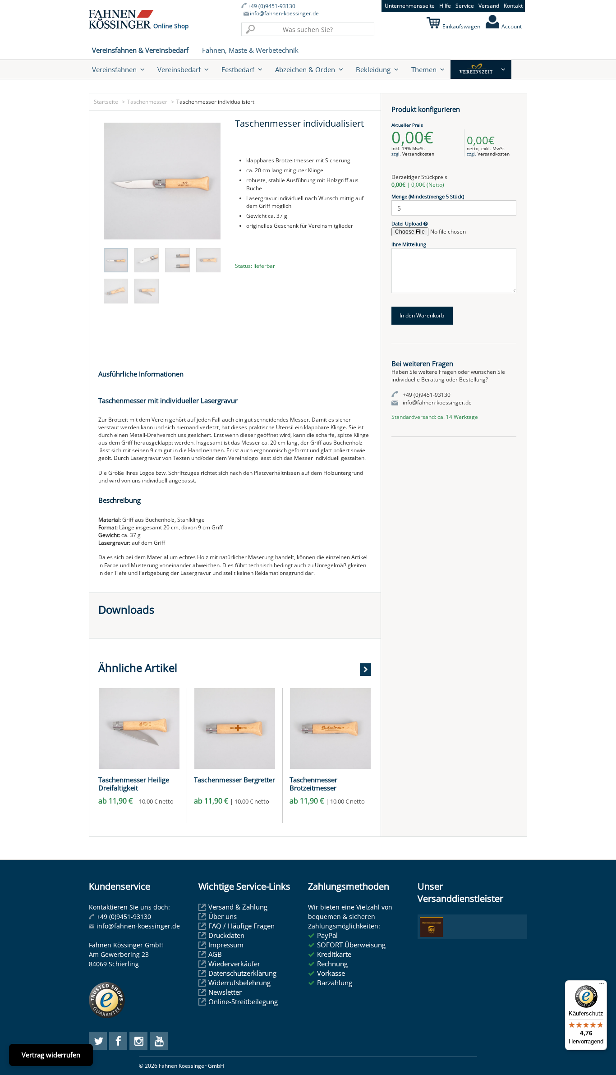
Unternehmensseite (410, 5)
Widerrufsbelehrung (239, 982)
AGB (215, 954)
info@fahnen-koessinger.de (284, 13)
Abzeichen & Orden (305, 69)
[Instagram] (138, 1041)
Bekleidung (373, 69)
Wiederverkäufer (234, 963)
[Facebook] (118, 1041)
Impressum (226, 944)
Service (464, 5)
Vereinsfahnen (114, 69)
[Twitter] (98, 1041)
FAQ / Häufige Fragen (241, 925)
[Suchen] (250, 29)
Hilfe (445, 5)
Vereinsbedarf (179, 69)
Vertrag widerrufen (51, 1054)
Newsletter (225, 992)
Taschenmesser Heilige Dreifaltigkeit (133, 783)
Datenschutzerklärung (242, 973)
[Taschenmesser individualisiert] (162, 181)
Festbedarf (237, 69)
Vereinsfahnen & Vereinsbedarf (140, 50)
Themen (424, 69)
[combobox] (307, 29)
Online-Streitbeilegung (243, 1001)
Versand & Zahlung (237, 906)
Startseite (106, 102)
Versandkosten (418, 154)
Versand (488, 5)
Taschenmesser (147, 102)
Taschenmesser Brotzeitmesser (313, 783)
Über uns (222, 916)
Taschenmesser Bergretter (234, 779)
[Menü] (601, 985)
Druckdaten (226, 935)
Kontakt (513, 5)
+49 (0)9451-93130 (271, 6)
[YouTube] (159, 1041)
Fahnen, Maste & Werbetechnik (250, 50)
